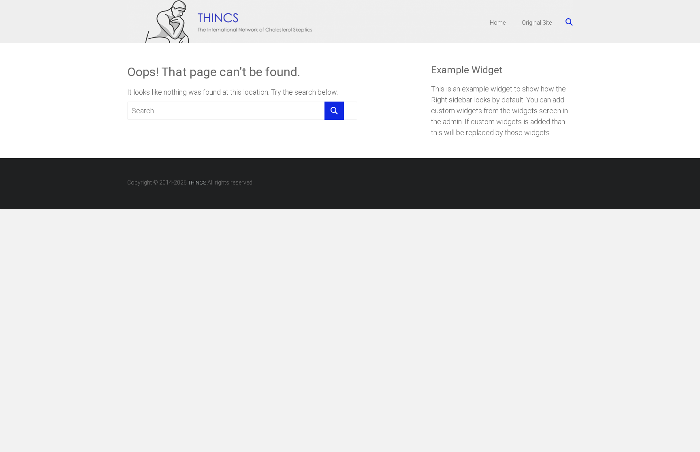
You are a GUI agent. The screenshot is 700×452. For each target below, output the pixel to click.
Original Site (537, 22)
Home (498, 22)
